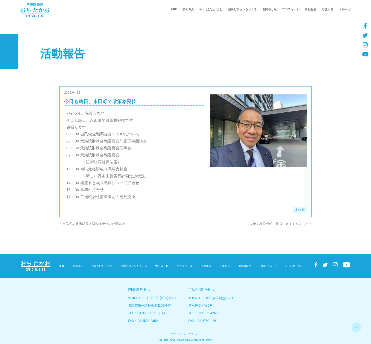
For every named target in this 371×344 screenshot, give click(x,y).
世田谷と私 (269, 9)
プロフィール (291, 9)
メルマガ (344, 9)
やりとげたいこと (211, 9)
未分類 (300, 210)
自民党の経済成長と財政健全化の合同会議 (93, 224)
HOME (174, 9)
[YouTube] (365, 54)
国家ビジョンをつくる (242, 9)
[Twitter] (365, 35)
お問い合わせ (268, 266)
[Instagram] (365, 44)
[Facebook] (365, 25)
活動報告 (310, 9)
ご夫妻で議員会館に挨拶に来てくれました (277, 224)
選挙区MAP (245, 266)
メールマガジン (293, 266)
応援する (327, 9)
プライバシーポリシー (185, 334)
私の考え (188, 9)
